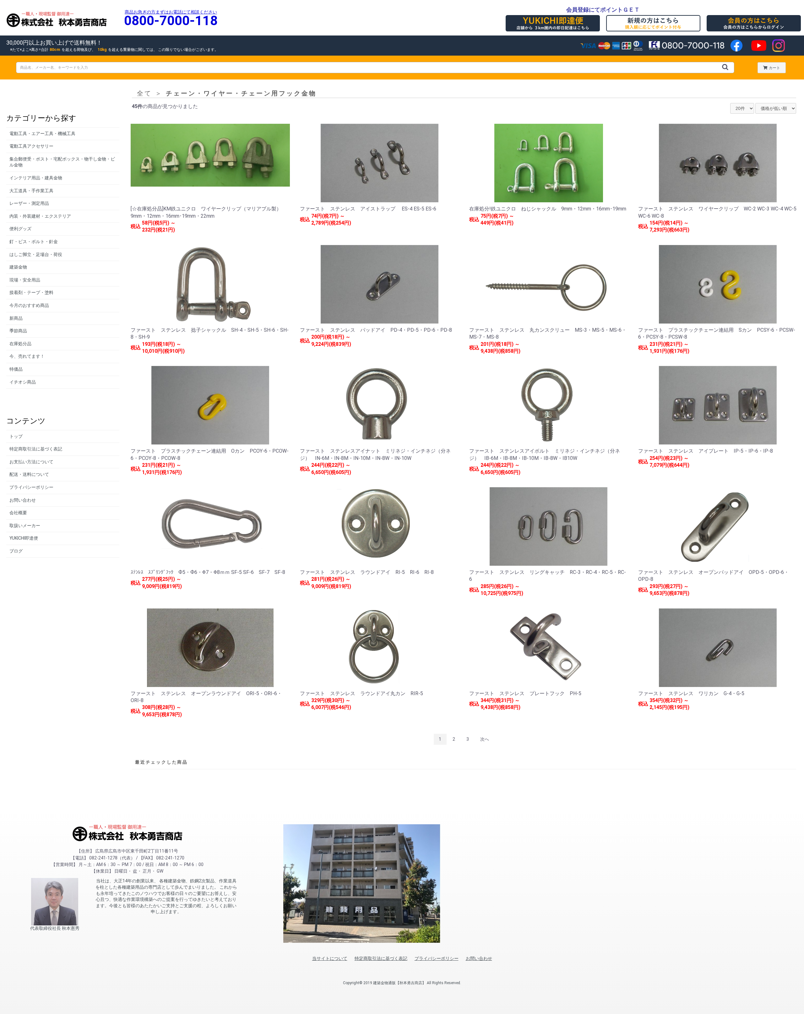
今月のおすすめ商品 (29, 305)
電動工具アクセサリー (31, 146)
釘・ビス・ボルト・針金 (33, 241)
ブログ (16, 550)
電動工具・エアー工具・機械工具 (42, 133)
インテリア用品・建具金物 (35, 177)
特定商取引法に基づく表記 (35, 448)
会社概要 (18, 512)
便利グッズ (20, 228)
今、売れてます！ (27, 356)
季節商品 (18, 330)
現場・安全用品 (24, 279)
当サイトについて (329, 958)
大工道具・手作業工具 (31, 190)
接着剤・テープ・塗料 (31, 292)
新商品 (16, 318)
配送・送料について (29, 474)
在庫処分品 (20, 343)
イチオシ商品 (22, 381)
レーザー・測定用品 (29, 203)
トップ (16, 436)
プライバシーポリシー (31, 487)
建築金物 (18, 267)
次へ (484, 739)
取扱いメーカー (24, 525)
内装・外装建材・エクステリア (40, 216)
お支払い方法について (31, 461)
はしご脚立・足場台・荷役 (35, 254)
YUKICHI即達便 (23, 538)
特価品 (16, 369)
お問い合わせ (22, 500)
